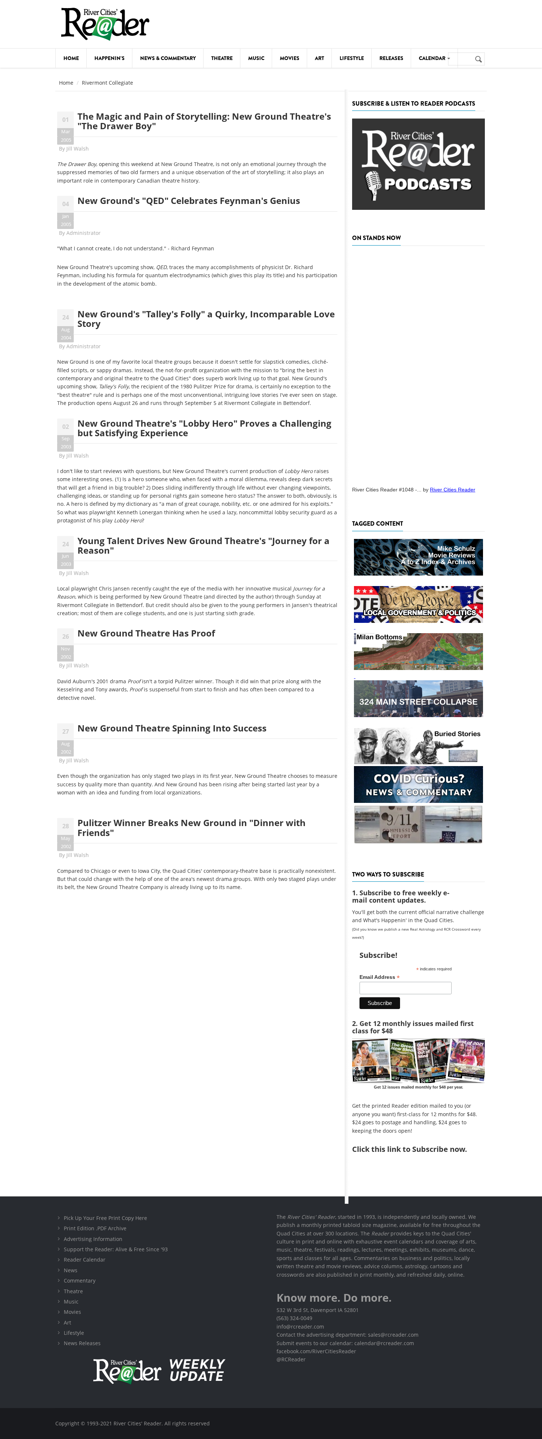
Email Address (379, 977)
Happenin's (109, 58)
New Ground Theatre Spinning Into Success (172, 728)
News (70, 1270)
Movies (289, 58)
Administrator (83, 232)
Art (319, 58)
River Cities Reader (452, 490)
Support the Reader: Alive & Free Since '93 (116, 1249)
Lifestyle (352, 58)
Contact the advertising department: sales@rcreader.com (347, 1334)
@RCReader (291, 1359)
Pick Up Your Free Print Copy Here (105, 1217)
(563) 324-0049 (294, 1318)
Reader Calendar (84, 1259)
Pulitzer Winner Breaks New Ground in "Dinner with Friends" (191, 827)
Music (256, 58)
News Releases (82, 1343)
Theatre (222, 58)
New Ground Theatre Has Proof (146, 633)
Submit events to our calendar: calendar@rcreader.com (345, 1343)
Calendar (433, 58)
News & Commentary (168, 58)
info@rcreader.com (300, 1326)
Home (71, 58)
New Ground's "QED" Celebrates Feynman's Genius (188, 200)
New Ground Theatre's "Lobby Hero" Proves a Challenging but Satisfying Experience (204, 428)
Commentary (79, 1280)
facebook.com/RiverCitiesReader (316, 1351)
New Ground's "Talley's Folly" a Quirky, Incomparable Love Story (206, 318)
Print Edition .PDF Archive (95, 1228)
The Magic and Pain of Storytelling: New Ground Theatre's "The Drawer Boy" (204, 121)
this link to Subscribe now (418, 1149)
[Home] (105, 24)
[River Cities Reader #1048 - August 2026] (418, 363)
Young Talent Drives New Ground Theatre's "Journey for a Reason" (203, 545)
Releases (391, 58)
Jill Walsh (77, 148)
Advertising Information (93, 1238)
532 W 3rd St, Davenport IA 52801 (318, 1309)
